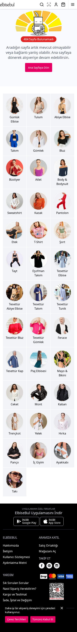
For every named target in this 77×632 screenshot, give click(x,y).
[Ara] (41, 4)
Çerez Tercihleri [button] (16, 619)
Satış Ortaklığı (48, 545)
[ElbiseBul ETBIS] (56, 591)
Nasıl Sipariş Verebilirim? (19, 589)
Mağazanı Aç (47, 551)
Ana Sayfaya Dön (38, 67)
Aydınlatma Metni (15, 563)
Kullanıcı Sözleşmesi (16, 557)
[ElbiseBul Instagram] (57, 565)
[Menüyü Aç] (72, 4)
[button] (62, 614)
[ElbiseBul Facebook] (42, 565)
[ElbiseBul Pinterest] (49, 565)
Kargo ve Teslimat (15, 594)
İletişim (8, 551)
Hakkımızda (11, 545)
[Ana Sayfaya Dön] (7, 4)
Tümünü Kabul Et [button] (42, 619)
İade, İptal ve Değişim (17, 600)
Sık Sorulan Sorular (16, 583)
